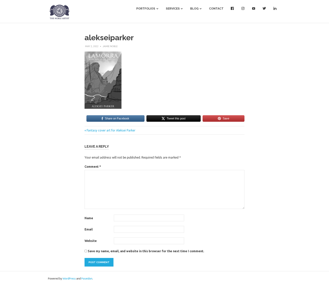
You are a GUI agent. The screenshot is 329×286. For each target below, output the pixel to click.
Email (89, 229)
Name (89, 218)
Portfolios (145, 8)
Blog (194, 8)
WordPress (69, 278)
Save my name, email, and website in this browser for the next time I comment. (146, 251)
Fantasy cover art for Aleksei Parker (110, 130)
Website (91, 240)
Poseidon (86, 278)
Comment (93, 166)
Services (173, 8)
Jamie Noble (110, 46)
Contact (216, 8)
